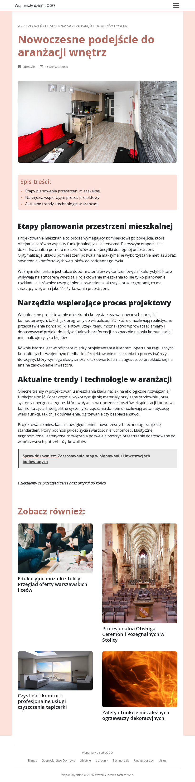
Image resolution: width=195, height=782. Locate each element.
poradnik (102, 760)
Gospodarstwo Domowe (58, 760)
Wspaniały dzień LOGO (35, 5)
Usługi (163, 760)
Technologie (121, 760)
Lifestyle (51, 26)
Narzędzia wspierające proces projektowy (62, 197)
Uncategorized (144, 760)
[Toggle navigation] (176, 5)
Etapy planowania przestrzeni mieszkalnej (62, 191)
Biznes (32, 760)
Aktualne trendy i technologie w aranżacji (61, 204)
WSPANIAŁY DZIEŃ (30, 26)
